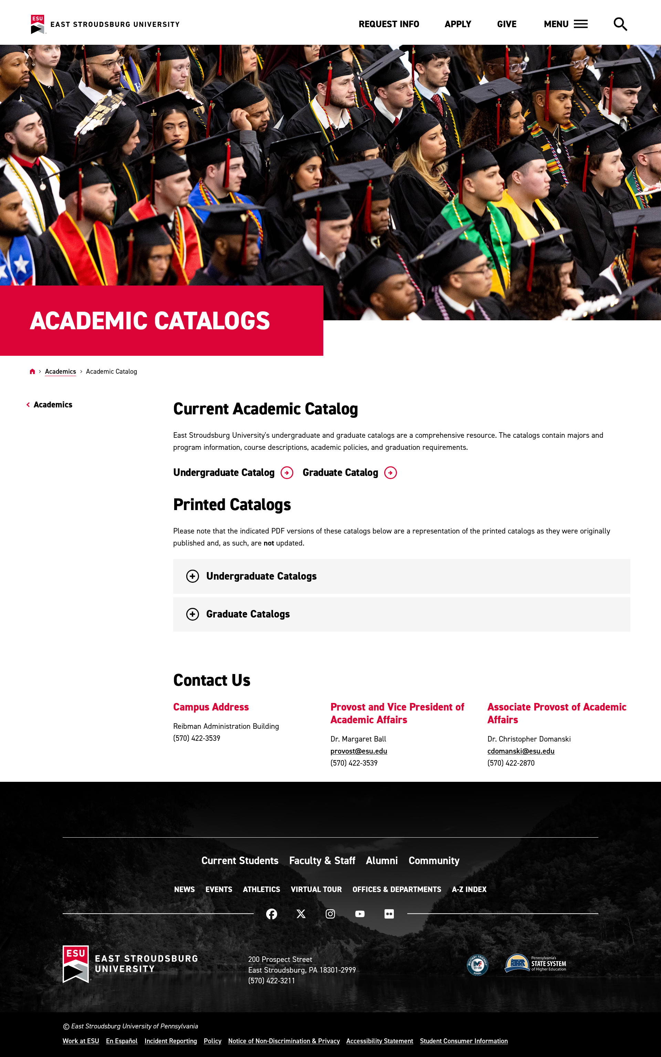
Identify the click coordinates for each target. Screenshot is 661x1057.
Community (434, 860)
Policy (212, 1040)
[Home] (32, 371)
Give (506, 24)
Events (219, 889)
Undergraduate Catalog (225, 472)
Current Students (240, 860)
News (184, 889)
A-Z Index (469, 889)
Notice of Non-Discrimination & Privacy (284, 1040)
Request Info (389, 24)
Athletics (261, 889)
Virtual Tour (316, 889)
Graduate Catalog (341, 472)
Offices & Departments (397, 889)
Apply (458, 24)
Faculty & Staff (322, 860)
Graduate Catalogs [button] (248, 614)
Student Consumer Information (464, 1040)
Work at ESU (81, 1040)
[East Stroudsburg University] (104, 24)
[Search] (620, 24)
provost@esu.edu (358, 751)
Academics (60, 371)
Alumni (382, 860)
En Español (122, 1040)
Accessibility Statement (379, 1040)
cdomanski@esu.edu (521, 751)
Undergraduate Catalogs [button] (261, 576)
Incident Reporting (171, 1040)
